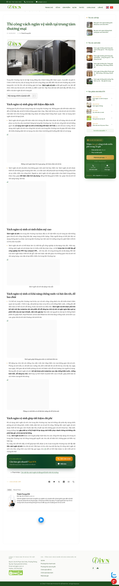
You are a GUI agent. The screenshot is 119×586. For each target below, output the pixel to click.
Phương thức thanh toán (48, 563)
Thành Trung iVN (23, 494)
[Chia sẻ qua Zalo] (54, 482)
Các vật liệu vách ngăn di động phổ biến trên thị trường (39, 472)
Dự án (74, 7)
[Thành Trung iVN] (11, 501)
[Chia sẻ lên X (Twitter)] (59, 482)
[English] (107, 7)
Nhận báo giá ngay (99, 157)
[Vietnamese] (111, 7)
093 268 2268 (65, 459)
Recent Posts (17, 490)
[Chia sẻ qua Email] (69, 482)
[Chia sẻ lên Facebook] (49, 482)
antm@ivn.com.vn (42, 2)
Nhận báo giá (45, 576)
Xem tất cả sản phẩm (99, 130)
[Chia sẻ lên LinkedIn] (64, 482)
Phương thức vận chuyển (48, 566)
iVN (45, 449)
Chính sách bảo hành (47, 572)
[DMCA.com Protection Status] (16, 572)
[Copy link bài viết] (73, 482)
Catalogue (91, 7)
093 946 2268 (29, 2)
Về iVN (58, 7)
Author (9, 490)
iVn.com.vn (31, 496)
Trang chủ (49, 7)
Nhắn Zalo (63, 464)
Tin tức (81, 7)
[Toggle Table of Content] (33, 95)
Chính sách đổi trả (46, 569)
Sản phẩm (66, 7)
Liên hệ (100, 7)
